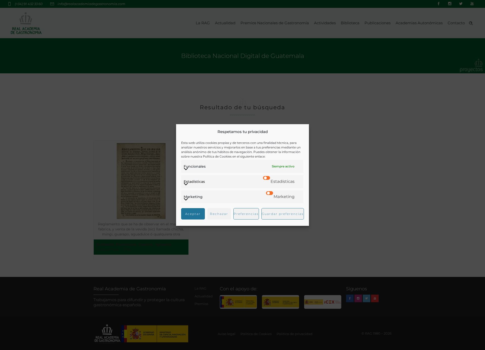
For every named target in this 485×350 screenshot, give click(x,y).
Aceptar (193, 214)
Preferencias (246, 214)
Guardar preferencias (283, 214)
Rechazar (219, 214)
